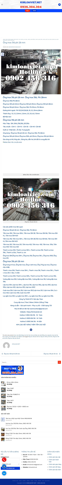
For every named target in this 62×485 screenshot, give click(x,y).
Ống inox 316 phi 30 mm (51, 353)
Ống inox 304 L (17, 256)
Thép (32, 480)
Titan (35, 480)
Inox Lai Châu (24, 39)
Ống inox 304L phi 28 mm (46, 336)
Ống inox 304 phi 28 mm (34, 336)
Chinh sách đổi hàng (54, 467)
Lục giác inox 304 (9, 296)
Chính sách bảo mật (54, 457)
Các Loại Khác (46, 480)
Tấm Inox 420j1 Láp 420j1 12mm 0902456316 (19, 418)
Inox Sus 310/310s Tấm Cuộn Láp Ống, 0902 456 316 (21, 428)
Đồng (28, 480)
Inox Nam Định (12, 336)
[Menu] (2, 4)
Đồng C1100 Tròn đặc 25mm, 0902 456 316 (18, 433)
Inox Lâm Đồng (31, 39)
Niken (39, 480)
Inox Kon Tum (17, 39)
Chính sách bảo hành (55, 469)
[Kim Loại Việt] (31, 4)
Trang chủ (15, 480)
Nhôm (24, 480)
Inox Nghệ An (11, 40)
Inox (4, 39)
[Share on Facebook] (31, 329)
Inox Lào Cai (46, 39)
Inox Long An (52, 39)
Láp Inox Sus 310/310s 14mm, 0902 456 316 (18, 423)
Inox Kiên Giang (9, 39)
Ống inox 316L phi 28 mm (14, 338)
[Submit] (59, 362)
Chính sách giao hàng (55, 464)
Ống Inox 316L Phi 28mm (36, 133)
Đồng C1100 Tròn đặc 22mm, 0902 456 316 (18, 438)
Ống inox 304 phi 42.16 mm (12, 353)
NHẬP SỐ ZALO (5, 457)
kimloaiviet (18, 47)
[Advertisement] (31, 23)
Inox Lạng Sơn (39, 39)
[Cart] (59, 4)
